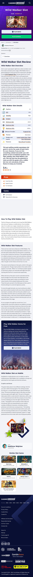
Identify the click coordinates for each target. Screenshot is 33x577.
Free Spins (28, 141)
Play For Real (16, 36)
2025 (10, 502)
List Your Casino (5, 523)
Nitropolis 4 (24, 464)
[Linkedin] (8, 544)
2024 (14, 502)
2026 (7, 502)
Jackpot (8, 118)
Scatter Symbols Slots (22, 137)
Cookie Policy (4, 512)
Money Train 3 (24, 476)
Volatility (8, 115)
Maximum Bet (10, 125)
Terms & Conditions (6, 507)
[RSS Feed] (2, 544)
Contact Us (4, 514)
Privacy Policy (4, 509)
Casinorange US (5, 535)
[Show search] (29, 3)
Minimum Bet (10, 122)
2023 (17, 502)
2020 (28, 502)
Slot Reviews (8, 42)
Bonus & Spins (4, 537)
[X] (5, 544)
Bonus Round (22, 141)
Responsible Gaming (6, 521)
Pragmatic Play (27, 131)
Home (2, 42)
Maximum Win (10, 128)
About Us (3, 530)
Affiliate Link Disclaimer (7, 518)
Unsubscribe (4, 526)
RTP (7, 112)
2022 (21, 502)
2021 (24, 502)
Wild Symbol (27, 139)
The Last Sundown (8, 489)
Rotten (9, 476)
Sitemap (3, 532)
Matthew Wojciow (9, 45)
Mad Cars (8, 464)
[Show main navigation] (3, 3)
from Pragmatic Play (10, 74)
